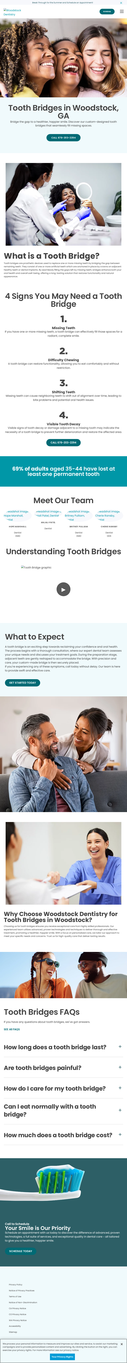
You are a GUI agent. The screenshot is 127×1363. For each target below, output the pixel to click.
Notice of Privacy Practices (21, 1290)
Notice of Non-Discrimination (23, 1302)
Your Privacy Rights (62, 1356)
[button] (122, 11)
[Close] (121, 1344)
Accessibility (15, 1326)
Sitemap (13, 1332)
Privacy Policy (15, 1284)
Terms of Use (15, 1296)
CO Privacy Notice (17, 1314)
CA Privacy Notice (17, 1308)
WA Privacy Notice (17, 1320)
